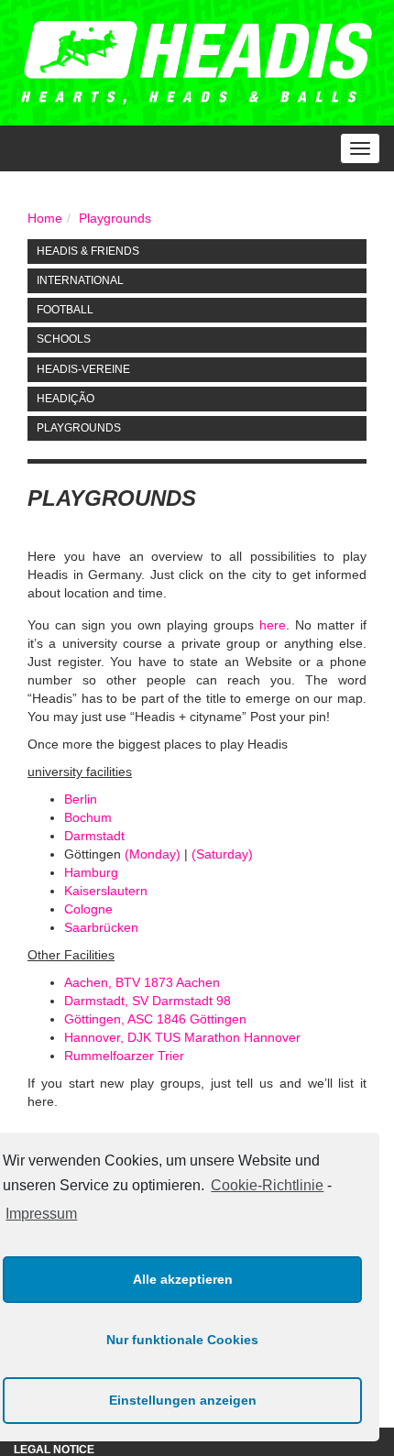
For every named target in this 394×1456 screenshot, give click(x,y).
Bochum (88, 817)
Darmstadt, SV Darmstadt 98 (147, 1000)
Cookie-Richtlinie (267, 1185)
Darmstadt (94, 835)
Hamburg (91, 872)
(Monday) (153, 854)
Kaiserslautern (106, 890)
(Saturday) (222, 854)
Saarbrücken (101, 927)
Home (44, 218)
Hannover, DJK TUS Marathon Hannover (182, 1037)
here (272, 625)
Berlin (80, 799)
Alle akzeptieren (183, 1279)
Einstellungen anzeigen (183, 1400)
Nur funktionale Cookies (182, 1339)
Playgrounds (115, 218)
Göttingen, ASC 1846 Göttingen (155, 1019)
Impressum (41, 1213)
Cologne (88, 909)
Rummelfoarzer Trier (124, 1055)
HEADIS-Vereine (83, 369)
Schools (64, 339)
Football (65, 309)
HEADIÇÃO (65, 398)
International (80, 280)
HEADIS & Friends (88, 251)
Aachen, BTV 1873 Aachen (142, 982)
